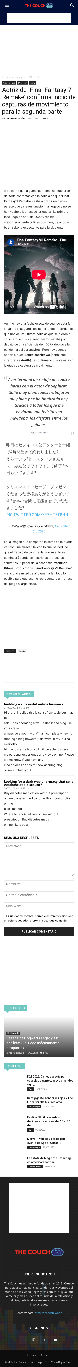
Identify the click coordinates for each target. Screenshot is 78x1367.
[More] (45, 124)
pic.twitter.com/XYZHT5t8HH (37, 514)
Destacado (13, 1033)
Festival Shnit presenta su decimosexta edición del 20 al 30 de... (48, 1121)
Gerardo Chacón (16, 118)
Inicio (5, 77)
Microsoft (34, 77)
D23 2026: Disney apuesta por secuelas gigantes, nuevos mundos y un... (50, 1080)
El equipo (32, 1355)
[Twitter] (17, 124)
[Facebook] (8, 124)
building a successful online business (33, 704)
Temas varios (34, 1166)
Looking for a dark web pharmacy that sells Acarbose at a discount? (38, 783)
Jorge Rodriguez (15, 1052)
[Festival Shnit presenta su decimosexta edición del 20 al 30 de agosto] (14, 1122)
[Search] (72, 5)
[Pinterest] (26, 124)
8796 (45, 1052)
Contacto (46, 1355)
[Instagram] (34, 1340)
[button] (6, 5)
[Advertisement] (39, 18)
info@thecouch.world (48, 1313)
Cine (30, 1089)
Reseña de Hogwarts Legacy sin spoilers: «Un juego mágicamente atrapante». (33, 1043)
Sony (33, 82)
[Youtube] (55, 1340)
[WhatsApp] (36, 124)
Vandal (22, 651)
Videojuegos (18, 77)
